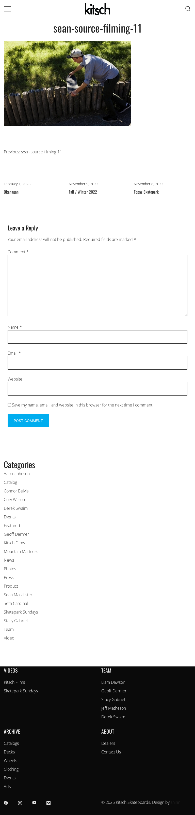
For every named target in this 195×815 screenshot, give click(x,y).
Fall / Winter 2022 (83, 192)
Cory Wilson (14, 499)
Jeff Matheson (113, 708)
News (9, 560)
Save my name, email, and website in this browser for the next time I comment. (82, 405)
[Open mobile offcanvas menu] (7, 9)
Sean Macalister (18, 595)
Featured (12, 525)
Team (9, 629)
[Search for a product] (188, 8)
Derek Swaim (16, 508)
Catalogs (11, 743)
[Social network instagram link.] (20, 802)
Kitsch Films (14, 543)
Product (11, 586)
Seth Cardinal (16, 603)
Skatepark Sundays (21, 612)
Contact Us (111, 752)
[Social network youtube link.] (34, 802)
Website (15, 379)
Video (9, 638)
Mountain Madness (21, 551)
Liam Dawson (113, 682)
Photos (10, 569)
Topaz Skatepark (146, 192)
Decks (9, 752)
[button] (6, 455)
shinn (175, 802)
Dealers (108, 743)
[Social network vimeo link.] (48, 802)
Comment (18, 252)
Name (15, 327)
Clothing (11, 769)
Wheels (10, 760)
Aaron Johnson (17, 473)
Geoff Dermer (16, 534)
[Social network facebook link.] (6, 802)
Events (9, 517)
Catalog (10, 482)
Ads (7, 786)
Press (8, 577)
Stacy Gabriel (16, 620)
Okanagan (11, 192)
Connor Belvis (16, 491)
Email (14, 353)
